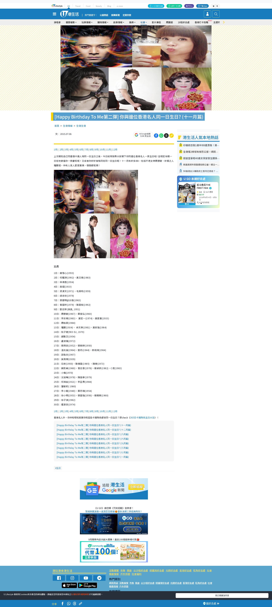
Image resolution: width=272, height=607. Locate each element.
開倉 (129, 570)
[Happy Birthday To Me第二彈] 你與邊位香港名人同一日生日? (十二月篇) (94, 429)
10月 (102, 149)
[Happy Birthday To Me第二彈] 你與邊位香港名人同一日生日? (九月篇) (93, 443)
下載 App (203, 6)
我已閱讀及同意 (222, 595)
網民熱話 (113, 583)
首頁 (56, 125)
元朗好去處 (172, 570)
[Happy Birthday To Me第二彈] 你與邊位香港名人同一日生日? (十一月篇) (94, 425)
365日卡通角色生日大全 (142, 417)
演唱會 (57, 22)
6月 (81, 149)
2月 (61, 149)
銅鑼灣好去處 (157, 570)
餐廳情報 (114, 574)
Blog (109, 6)
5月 (76, 149)
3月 (66, 149)
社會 (209, 570)
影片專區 (156, 22)
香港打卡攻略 (201, 22)
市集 (122, 570)
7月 (86, 149)
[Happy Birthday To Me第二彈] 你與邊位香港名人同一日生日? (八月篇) (93, 434)
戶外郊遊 (125, 574)
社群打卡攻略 (175, 6)
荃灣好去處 (185, 570)
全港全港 (81, 125)
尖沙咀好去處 (140, 570)
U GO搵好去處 (157, 6)
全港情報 (68, 125)
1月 (56, 149)
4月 (71, 149)
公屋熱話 (104, 15)
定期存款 (127, 15)
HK (68, 6)
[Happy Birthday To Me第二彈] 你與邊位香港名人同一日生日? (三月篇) (93, 447)
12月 (114, 149)
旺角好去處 (199, 570)
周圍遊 (169, 22)
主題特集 (217, 22)
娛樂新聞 (115, 15)
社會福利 (136, 574)
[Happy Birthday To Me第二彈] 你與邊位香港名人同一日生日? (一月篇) (93, 457)
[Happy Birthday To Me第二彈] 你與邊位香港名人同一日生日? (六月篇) (93, 438)
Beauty (99, 6)
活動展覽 (114, 570)
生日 (58, 467)
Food (88, 6)
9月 (96, 149)
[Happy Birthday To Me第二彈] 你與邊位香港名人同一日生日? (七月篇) (93, 452)
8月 (91, 149)
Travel (77, 6)
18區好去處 (184, 22)
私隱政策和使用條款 (80, 594)
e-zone (120, 6)
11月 (108, 149)
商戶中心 (189, 6)
